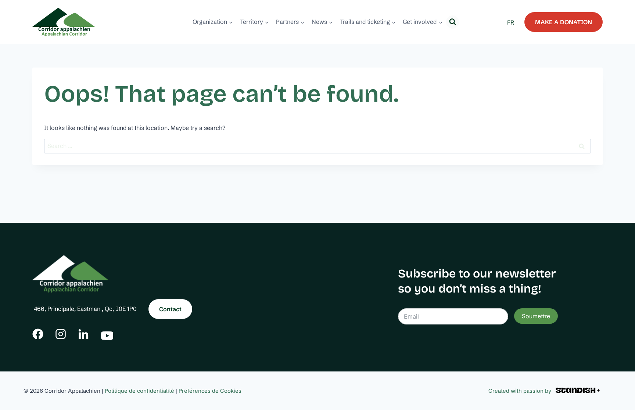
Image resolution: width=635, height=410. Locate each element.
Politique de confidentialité (139, 390)
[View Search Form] (452, 21)
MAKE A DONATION (563, 22)
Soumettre (536, 316)
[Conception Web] (578, 390)
